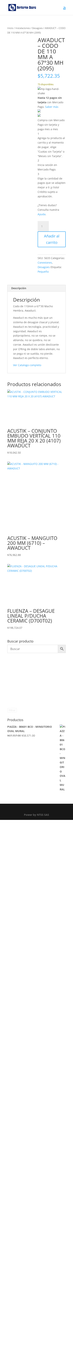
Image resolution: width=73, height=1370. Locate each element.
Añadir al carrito (51, 239)
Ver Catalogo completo (27, 365)
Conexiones (45, 262)
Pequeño (43, 271)
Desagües (37, 28)
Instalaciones (22, 28)
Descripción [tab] (18, 288)
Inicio (10, 28)
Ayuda (41, 214)
